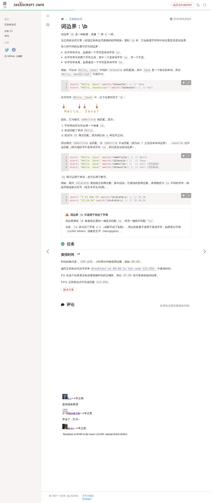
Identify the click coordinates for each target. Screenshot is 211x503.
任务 (71, 244)
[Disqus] (126, 348)
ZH (4, 7)
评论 (71, 304)
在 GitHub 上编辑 (13, 56)
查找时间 (67, 255)
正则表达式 (10, 24)
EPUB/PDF (182, 5)
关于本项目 (88, 495)
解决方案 (68, 289)
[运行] (183, 82)
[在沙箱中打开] (188, 82)
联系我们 (87, 499)
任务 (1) (8, 31)
